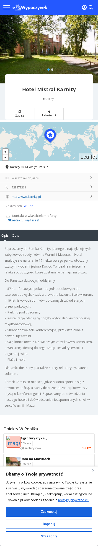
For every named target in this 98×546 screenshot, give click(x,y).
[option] (49, 49)
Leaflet (88, 157)
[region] (49, 506)
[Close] (93, 470)
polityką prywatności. (73, 500)
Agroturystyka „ (34, 438)
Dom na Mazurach (35, 459)
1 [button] (47, 69)
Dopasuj (49, 524)
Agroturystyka (32, 448)
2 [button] (51, 69)
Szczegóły (49, 536)
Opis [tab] (5, 235)
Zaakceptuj (49, 511)
